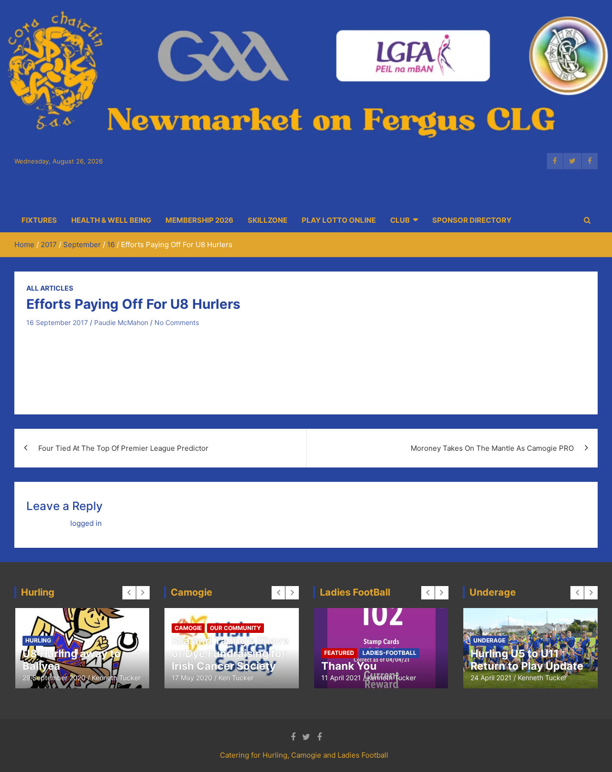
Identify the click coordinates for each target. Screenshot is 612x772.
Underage (489, 640)
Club (400, 220)
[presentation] (129, 592)
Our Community (235, 627)
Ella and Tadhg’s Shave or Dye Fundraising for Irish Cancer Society (230, 653)
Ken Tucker (236, 678)
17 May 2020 (192, 678)
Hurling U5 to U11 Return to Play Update (526, 659)
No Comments (176, 322)
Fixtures (39, 220)
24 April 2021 (491, 678)
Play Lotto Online (339, 220)
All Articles (49, 288)
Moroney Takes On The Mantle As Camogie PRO (492, 448)
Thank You (349, 666)
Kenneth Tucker (116, 678)
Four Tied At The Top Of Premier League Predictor (123, 448)
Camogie (188, 627)
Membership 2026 (199, 220)
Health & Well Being (111, 220)
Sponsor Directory (472, 220)
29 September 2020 (54, 678)
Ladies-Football (389, 652)
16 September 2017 (57, 322)
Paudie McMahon (121, 322)
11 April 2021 (341, 678)
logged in (86, 523)
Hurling (38, 640)
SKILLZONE (267, 220)
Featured (339, 652)
